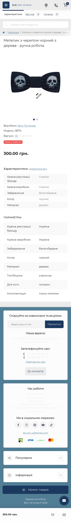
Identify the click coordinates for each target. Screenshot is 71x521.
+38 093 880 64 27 (37, 357)
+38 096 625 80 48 (37, 354)
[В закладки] (52, 514)
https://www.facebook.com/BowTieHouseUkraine (18, 425)
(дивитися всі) (38, 168)
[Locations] (46, 5)
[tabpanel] (35, 82)
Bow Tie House (27, 125)
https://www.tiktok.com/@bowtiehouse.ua (51, 425)
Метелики (13, 32)
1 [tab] (34, 119)
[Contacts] (56, 5)
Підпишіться (54, 324)
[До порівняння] (64, 514)
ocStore (42, 499)
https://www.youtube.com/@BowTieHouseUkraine (43, 425)
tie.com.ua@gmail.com (35, 433)
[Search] (6, 24)
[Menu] (6, 5)
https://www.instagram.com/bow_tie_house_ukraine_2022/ (26, 425)
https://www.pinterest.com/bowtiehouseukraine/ (34, 425)
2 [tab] (37, 119)
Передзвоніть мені (35, 362)
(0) (16, 136)
